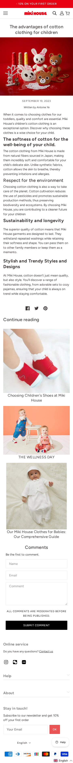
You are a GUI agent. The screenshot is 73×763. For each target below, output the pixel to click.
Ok (55, 729)
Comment (16, 586)
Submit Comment (36, 625)
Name (13, 563)
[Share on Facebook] (27, 308)
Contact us (46, 651)
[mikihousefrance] (35, 13)
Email (13, 574)
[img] (6, 662)
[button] (63, 760)
